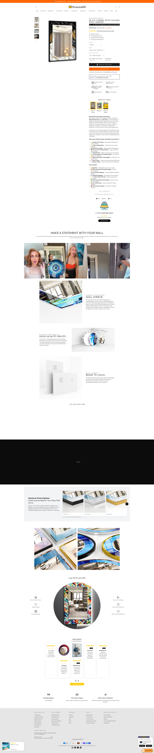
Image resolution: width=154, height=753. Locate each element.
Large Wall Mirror (55, 717)
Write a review (104, 220)
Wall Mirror (100, 18)
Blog (70, 723)
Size (90, 47)
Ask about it (149, 745)
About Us (71, 715)
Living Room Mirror (56, 724)
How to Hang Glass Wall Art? (110, 721)
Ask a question (104, 191)
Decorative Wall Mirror (56, 721)
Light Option (93, 53)
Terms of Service (89, 719)
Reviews (105, 719)
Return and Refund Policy (104, 194)
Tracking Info (106, 723)
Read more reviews (77, 684)
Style (91, 42)
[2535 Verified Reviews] (104, 210)
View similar (142, 745)
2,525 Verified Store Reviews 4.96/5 (105, 31)
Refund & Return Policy (91, 721)
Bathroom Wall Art (38, 719)
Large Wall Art (37, 715)
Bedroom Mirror (55, 723)
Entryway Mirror (55, 719)
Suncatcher (36, 726)
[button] (62, 503)
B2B (70, 719)
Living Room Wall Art (38, 717)
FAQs (70, 721)
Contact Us (71, 717)
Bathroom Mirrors (55, 715)
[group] (73, 503)
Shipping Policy (89, 715)
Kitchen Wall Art (37, 724)
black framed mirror (94, 119)
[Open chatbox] (147, 750)
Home (90, 18)
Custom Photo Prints (108, 717)
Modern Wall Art (37, 721)
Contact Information (90, 723)
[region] (77, 1)
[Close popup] (152, 738)
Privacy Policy (89, 717)
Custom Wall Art (107, 715)
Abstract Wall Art (38, 723)
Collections (94, 18)
